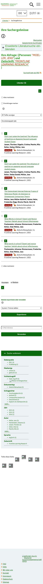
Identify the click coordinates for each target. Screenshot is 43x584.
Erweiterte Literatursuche (23, 47)
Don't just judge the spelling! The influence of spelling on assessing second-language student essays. (21, 166)
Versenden (21, 334)
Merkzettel (37, 40)
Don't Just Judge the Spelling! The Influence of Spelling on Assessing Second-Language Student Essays (21, 139)
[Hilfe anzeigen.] (3, 36)
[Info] (3, 109)
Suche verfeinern (14, 353)
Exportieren (21, 314)
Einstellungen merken (10, 103)
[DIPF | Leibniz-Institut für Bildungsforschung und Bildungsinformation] (35, 13)
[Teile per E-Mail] (4, 466)
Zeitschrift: (15, 63)
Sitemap (6, 582)
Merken (15, 282)
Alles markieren (8, 97)
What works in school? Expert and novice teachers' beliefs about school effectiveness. (21, 245)
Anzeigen (4, 282)
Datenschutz (8, 579)
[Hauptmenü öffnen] (38, 4)
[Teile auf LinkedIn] (37, 459)
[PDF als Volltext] (8, 150)
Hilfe (5, 567)
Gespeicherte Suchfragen (32, 43)
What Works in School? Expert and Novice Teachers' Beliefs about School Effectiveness (21, 220)
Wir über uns (8, 570)
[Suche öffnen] (31, 4)
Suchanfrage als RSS (31, 73)
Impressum (7, 576)
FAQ (4, 564)
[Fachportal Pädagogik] (9, 5)
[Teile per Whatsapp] (30, 459)
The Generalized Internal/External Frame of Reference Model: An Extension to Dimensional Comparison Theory (21, 193)
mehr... (7, 404)
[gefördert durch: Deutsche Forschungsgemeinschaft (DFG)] (32, 558)
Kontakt (6, 573)
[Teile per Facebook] (17, 459)
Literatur (5, 20)
